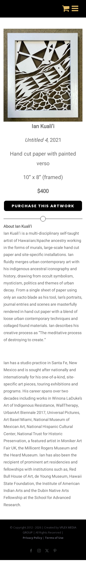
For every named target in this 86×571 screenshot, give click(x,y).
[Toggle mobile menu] (75, 8)
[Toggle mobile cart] (65, 8)
